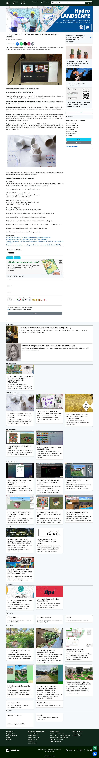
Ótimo (10, 309)
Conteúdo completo (44, 617)
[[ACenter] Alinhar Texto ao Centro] (9, 300)
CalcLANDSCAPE (72, 131)
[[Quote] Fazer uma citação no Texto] (25, 300)
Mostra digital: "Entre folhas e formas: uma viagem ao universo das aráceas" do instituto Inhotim (19, 541)
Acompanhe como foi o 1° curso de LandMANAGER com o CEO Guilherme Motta (77, 416)
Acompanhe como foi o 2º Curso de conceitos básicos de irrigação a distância (19, 415)
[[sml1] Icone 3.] (36, 300)
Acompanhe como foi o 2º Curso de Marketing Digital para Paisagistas (26, 239)
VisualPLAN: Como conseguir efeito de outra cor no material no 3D (49, 514)
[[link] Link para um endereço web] (22, 300)
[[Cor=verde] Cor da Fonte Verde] (17, 300)
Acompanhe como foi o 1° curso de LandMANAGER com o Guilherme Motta (28, 237)
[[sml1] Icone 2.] (34, 300)
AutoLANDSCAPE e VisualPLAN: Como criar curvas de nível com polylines (48, 482)
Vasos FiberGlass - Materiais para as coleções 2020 (49, 448)
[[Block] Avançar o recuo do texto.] (28, 300)
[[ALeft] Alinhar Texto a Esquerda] (8, 300)
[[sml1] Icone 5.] (40, 300)
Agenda (40, 715)
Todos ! (69, 135)
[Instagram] (85, 750)
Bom (15, 309)
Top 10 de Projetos (43, 703)
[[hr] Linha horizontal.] (31, 300)
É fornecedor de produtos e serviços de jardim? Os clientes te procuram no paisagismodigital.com (78, 63)
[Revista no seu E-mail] (95, 754)
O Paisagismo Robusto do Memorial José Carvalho (75, 650)
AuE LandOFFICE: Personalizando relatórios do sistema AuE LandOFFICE (19, 482)
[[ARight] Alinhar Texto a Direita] (11, 300)
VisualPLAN (70, 129)
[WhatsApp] (88, 750)
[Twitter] (74, 750)
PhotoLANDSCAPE (72, 125)
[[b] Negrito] (12, 300)
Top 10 (68, 617)
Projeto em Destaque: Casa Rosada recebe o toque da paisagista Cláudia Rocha (46, 688)
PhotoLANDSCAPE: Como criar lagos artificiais (77, 481)
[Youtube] (70, 750)
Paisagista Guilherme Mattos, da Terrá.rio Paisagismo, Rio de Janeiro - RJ (45, 328)
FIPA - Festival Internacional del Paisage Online (48, 600)
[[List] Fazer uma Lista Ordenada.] (26, 300)
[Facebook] (67, 750)
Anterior (9, 258)
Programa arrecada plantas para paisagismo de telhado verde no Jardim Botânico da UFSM (33, 245)
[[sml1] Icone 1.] (33, 300)
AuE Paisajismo (76, 735)
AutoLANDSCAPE (72, 123)
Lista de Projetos (13, 703)
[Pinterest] (81, 750)
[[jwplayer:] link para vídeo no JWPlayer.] (46, 300)
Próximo (17, 258)
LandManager (71, 133)
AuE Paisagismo (77, 734)
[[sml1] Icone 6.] (41, 300)
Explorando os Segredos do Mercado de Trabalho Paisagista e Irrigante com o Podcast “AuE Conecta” (79, 104)
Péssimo (29, 309)
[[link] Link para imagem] (23, 300)
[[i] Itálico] (14, 300)
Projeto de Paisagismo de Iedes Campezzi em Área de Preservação (78, 683)
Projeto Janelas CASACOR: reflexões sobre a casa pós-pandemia (47, 541)
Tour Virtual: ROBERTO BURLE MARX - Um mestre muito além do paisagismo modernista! (20, 572)
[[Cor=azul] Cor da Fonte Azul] (19, 300)
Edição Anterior (13, 617)
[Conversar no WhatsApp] (95, 748)
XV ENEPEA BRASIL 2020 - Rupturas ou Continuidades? (20, 601)
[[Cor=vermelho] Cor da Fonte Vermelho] (20, 300)
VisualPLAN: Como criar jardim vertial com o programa (77, 513)
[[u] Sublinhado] (16, 300)
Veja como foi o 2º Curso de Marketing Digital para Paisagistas (49, 412)
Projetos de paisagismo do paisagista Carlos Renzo (46, 651)
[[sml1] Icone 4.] (38, 300)
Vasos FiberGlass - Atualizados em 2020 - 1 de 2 (20, 447)
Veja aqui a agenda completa (16, 724)
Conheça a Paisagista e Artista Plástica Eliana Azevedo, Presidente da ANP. (48, 346)
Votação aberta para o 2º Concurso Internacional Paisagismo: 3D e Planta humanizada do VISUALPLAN (20, 379)
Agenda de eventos (14, 715)
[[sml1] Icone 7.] (43, 300)
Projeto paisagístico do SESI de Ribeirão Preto (19, 651)
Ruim (24, 309)
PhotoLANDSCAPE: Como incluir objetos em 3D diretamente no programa (19, 514)
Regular (19, 309)
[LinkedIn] (78, 750)
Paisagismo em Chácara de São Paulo (19, 687)
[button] (7, 19)
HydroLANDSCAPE (72, 127)
